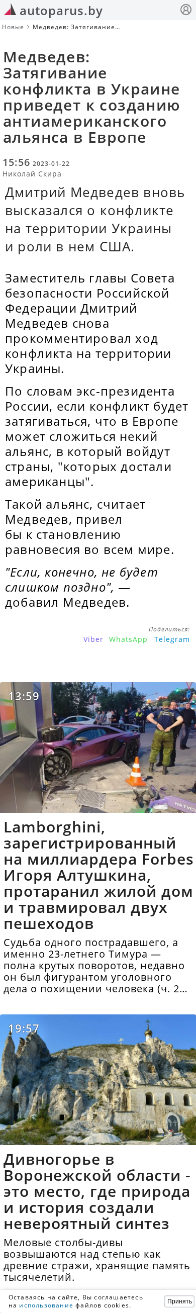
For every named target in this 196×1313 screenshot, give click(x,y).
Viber (93, 639)
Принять (179, 1301)
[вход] (186, 11)
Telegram (172, 639)
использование (46, 1305)
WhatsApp (128, 639)
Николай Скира (32, 173)
